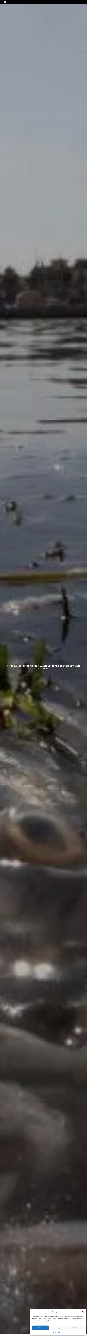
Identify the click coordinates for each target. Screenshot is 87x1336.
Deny (58, 1328)
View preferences (75, 1328)
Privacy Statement (58, 1332)
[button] (83, 1312)
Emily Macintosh (36, 672)
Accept (40, 1328)
